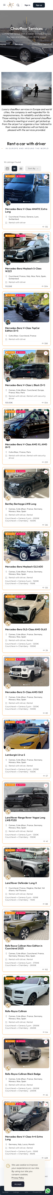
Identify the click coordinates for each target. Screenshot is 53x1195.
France (22, 216)
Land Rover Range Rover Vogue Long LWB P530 (25, 819)
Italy (28, 276)
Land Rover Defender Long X (21, 883)
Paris (38, 276)
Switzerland (14, 219)
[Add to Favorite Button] (46, 177)
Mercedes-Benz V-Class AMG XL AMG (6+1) (26, 446)
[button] (4, 89)
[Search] (18, 5)
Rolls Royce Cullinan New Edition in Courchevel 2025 (23, 947)
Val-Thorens (20, 890)
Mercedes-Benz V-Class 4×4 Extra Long (24, 1138)
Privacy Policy (18, 1177)
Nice (33, 276)
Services (19, 44)
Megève (29, 888)
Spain (43, 276)
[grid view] (14, 168)
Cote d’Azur (13, 336)
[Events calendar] (7, 168)
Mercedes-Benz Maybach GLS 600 (24, 566)
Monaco (12, 511)
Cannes (12, 390)
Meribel (37, 888)
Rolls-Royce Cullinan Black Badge (23, 1073)
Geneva (29, 216)
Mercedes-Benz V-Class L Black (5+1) (25, 385)
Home (3, 44)
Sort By (31, 168)
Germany (38, 509)
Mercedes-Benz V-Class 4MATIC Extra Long (26, 210)
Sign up (39, 5)
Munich (31, 1144)
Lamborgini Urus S (15, 754)
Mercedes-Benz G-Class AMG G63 (24, 692)
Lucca (24, 1144)
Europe (41, 390)
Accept (17, 1184)
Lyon (36, 216)
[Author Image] (8, 203)
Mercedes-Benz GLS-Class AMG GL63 (26, 629)
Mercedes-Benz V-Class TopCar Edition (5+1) (22, 329)
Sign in (27, 5)
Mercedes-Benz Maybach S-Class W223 (23, 270)
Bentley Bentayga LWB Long (20, 503)
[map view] (21, 168)
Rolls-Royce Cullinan (16, 1011)
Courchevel (13, 216)
